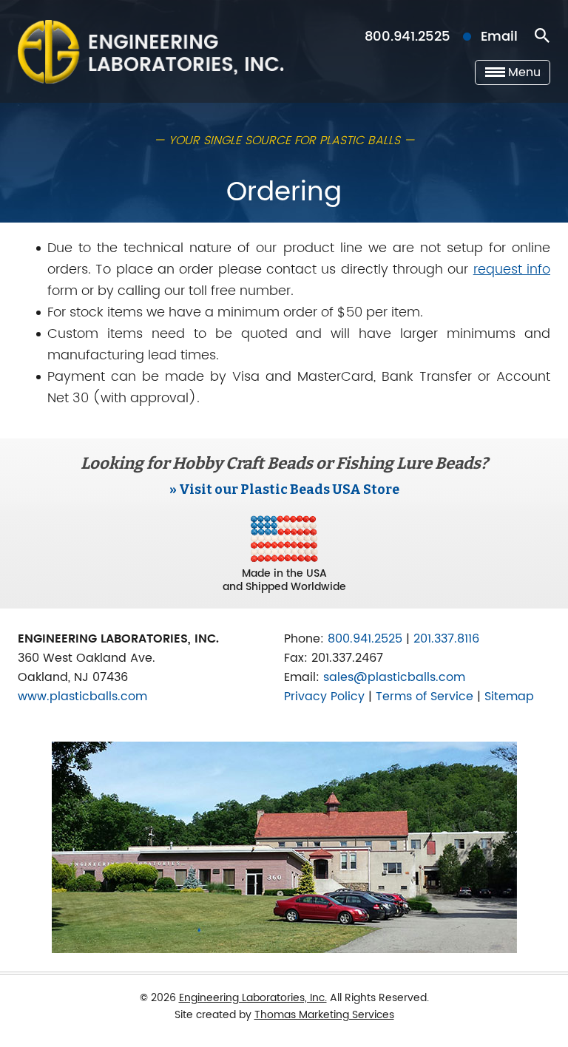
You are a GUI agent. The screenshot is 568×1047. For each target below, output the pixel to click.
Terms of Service (424, 696)
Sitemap (509, 696)
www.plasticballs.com (82, 696)
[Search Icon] (542, 36)
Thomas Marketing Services (324, 1014)
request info (511, 269)
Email (499, 36)
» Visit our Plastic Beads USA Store (284, 489)
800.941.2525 (407, 36)
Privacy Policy (324, 696)
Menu (524, 72)
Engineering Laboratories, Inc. (253, 997)
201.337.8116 (446, 638)
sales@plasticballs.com (394, 677)
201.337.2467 (347, 658)
